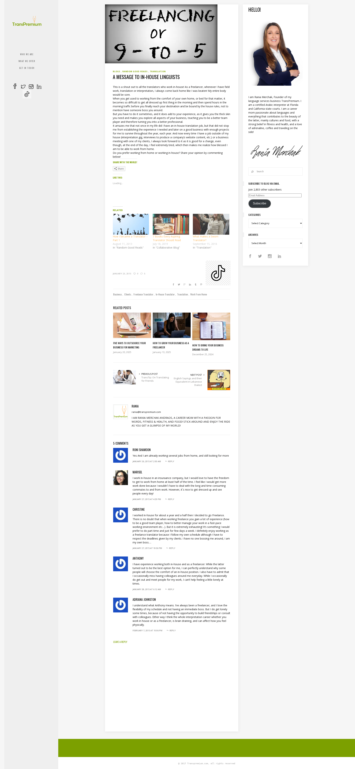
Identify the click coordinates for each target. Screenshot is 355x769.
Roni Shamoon (142, 450)
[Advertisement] (206, 747)
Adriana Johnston (144, 599)
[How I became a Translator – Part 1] (131, 224)
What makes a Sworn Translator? (205, 238)
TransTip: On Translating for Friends (155, 379)
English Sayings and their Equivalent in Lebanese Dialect (188, 382)
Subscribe (259, 203)
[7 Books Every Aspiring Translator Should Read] (171, 224)
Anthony (138, 558)
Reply (171, 461)
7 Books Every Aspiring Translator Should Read (167, 238)
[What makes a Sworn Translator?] (211, 224)
